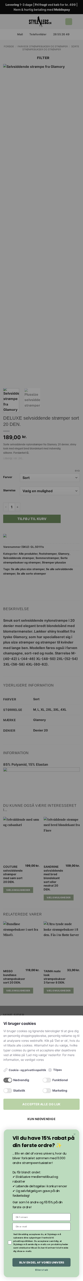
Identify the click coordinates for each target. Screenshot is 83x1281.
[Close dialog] (74, 1134)
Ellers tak (41, 1270)
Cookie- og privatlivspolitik (27, 1070)
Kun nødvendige (41, 1119)
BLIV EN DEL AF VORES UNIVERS (41, 1262)
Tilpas (57, 1069)
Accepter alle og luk (41, 1104)
